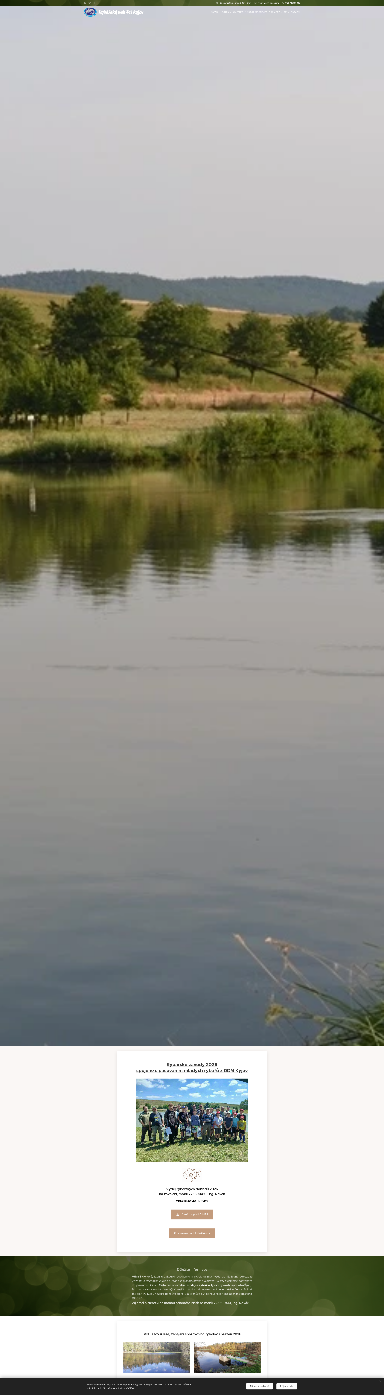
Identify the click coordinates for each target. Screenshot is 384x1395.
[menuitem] (215, 12)
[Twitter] (90, 3)
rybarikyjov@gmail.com (268, 3)
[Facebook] (85, 3)
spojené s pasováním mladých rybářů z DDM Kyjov (192, 1070)
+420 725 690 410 (292, 3)
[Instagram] (94, 3)
